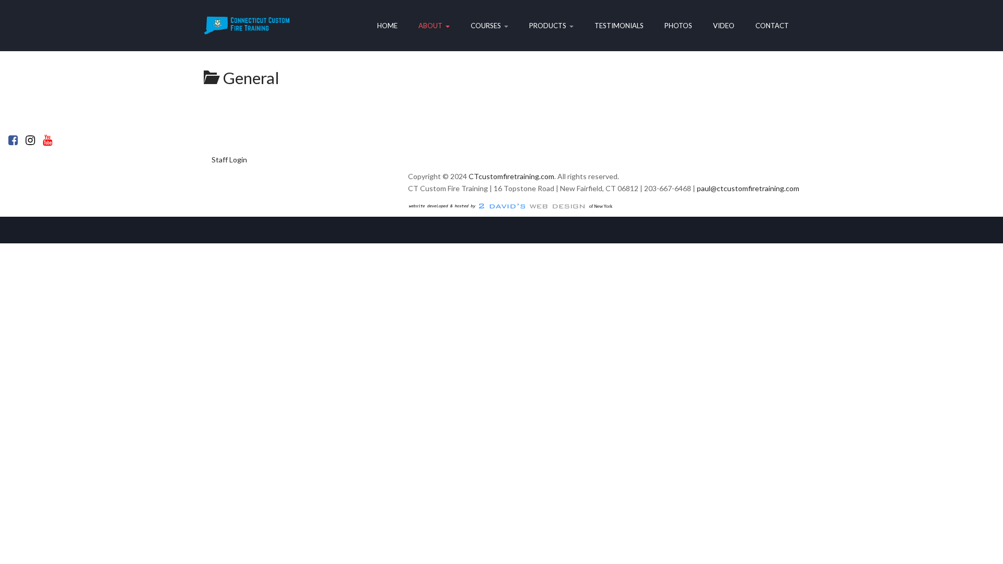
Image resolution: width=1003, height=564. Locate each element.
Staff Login (229, 159)
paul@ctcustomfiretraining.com (748, 188)
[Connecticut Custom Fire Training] (247, 26)
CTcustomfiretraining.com (511, 176)
